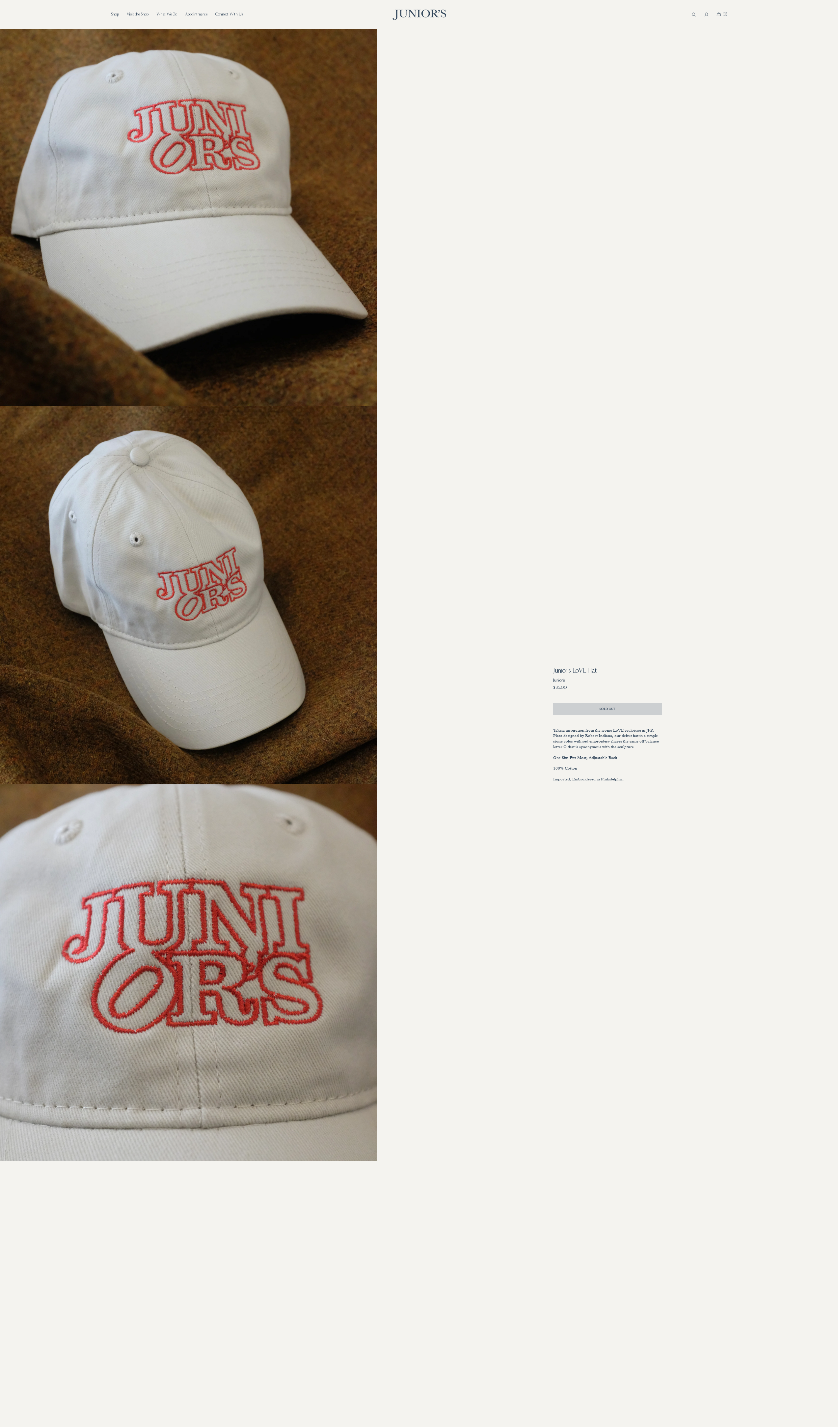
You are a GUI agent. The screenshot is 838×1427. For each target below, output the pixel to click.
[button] (694, 14)
